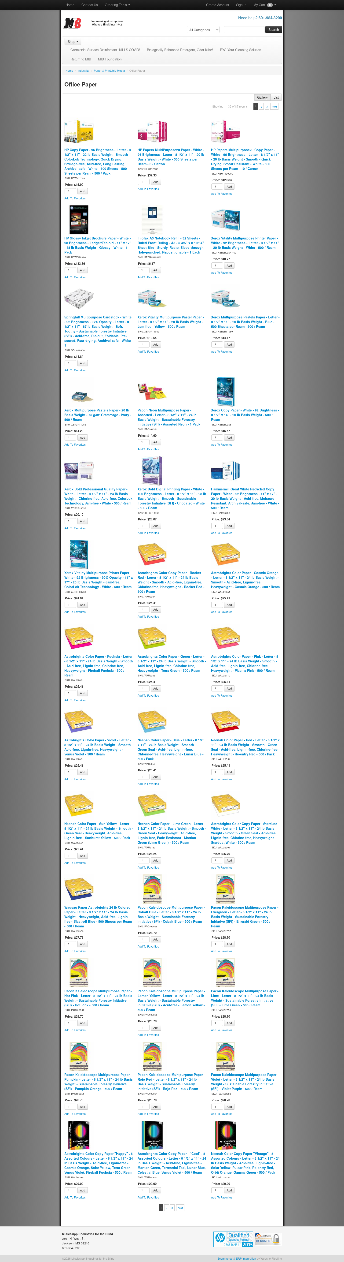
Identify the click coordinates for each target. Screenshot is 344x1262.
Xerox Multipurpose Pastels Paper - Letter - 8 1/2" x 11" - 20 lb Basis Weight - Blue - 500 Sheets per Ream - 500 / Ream (245, 322)
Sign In (241, 4)
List (276, 97)
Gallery (262, 97)
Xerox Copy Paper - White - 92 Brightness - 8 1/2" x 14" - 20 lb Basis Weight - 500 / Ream (245, 415)
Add (82, 191)
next (274, 106)
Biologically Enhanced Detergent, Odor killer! (180, 49)
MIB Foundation (110, 59)
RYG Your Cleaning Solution (240, 49)
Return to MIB (80, 59)
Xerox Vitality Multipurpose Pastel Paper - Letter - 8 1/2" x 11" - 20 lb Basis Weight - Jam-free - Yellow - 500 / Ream (171, 322)
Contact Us (89, 4)
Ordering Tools (116, 4)
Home (70, 4)
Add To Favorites (75, 198)
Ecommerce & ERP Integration (236, 1258)
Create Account (217, 4)
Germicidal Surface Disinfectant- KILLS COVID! (105, 49)
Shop (72, 41)
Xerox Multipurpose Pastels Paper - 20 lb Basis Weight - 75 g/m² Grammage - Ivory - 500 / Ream (97, 415)
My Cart (262, 4)
